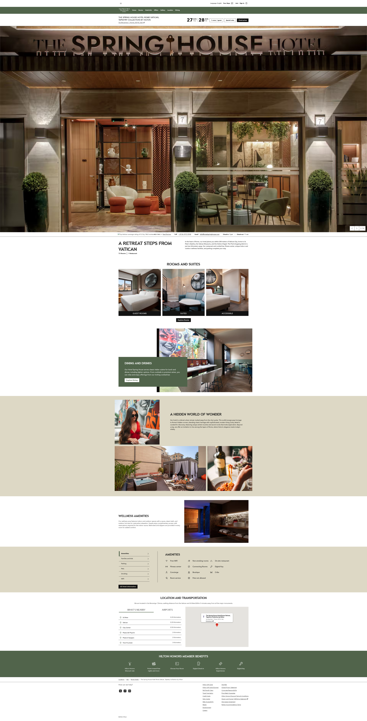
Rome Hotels (135, 679)
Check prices (243, 20)
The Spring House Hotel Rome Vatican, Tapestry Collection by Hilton (162, 679)
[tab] (134, 553)
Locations (121, 679)
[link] (185, 234)
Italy (127, 679)
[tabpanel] (203, 566)
